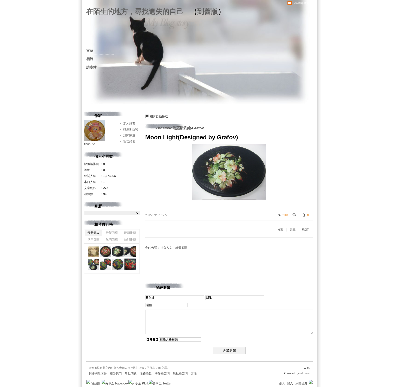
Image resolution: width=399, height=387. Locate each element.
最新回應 (112, 233)
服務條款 (146, 373)
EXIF (305, 230)
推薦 (280, 230)
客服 (194, 373)
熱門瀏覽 (94, 239)
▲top (307, 367)
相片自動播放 (159, 116)
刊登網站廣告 (98, 373)
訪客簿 (91, 67)
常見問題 (131, 373)
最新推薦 (130, 233)
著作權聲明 (162, 373)
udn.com (304, 373)
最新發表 (94, 233)
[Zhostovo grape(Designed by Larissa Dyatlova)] (118, 264)
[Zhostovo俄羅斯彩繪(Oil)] (130, 251)
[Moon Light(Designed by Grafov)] (118, 251)
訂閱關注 (129, 135)
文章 (89, 50)
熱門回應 (112, 239)
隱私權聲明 (180, 373)
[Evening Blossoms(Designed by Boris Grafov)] (105, 251)
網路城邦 (302, 383)
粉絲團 (95, 383)
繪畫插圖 (181, 247)
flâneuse (89, 144)
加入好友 (129, 123)
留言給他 (129, 141)
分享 (293, 230)
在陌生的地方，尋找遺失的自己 (134, 11)
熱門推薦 (130, 239)
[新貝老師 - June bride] (93, 251)
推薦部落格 (130, 129)
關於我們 (116, 373)
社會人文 (166, 247)
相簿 (89, 59)
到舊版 (207, 11)
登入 (282, 383)
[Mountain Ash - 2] (130, 264)
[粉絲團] (88, 382)
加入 (290, 383)
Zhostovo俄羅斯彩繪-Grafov (180, 128)
